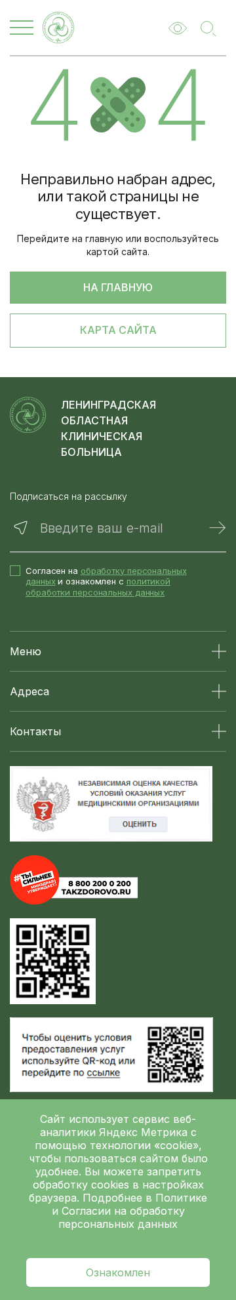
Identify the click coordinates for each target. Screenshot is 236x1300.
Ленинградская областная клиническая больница (108, 428)
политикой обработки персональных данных (98, 587)
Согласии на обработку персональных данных (121, 1217)
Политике (181, 1197)
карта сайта (118, 329)
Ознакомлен (118, 1272)
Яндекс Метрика (145, 1132)
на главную (118, 287)
